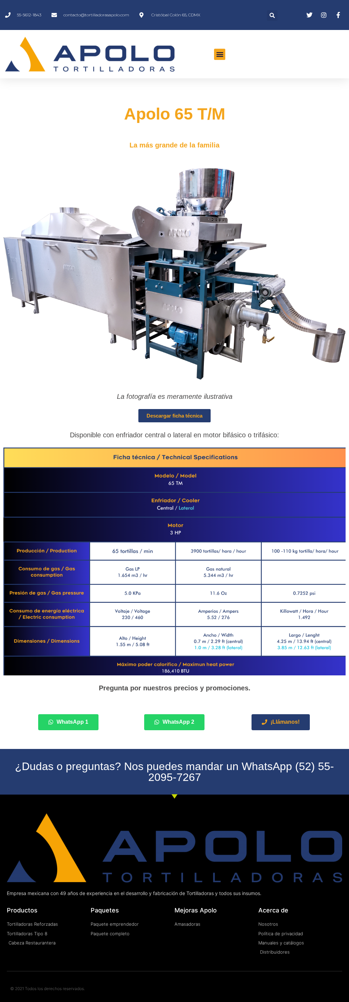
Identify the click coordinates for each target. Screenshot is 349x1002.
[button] (272, 15)
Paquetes (105, 910)
